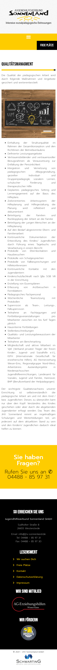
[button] (28, 37)
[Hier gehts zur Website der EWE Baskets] (28, 633)
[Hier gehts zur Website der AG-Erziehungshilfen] (28, 604)
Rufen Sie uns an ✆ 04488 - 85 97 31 (28, 474)
